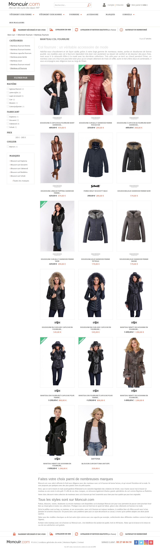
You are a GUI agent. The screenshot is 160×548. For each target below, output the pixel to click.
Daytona (13, 117)
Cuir (12, 99)
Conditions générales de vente (50, 542)
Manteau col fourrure (18, 68)
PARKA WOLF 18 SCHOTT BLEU (96, 191)
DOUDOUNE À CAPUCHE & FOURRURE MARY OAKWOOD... (57, 124)
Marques (15, 156)
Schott (12, 127)
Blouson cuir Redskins (19, 172)
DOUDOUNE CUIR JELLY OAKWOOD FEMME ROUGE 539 (95, 124)
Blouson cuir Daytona (18, 161)
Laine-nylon (15, 92)
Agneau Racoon (16, 89)
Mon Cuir (11, 35)
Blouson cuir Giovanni (18, 165)
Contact (81, 542)
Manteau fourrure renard (20, 64)
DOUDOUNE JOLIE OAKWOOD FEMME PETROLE (95, 260)
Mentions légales (69, 542)
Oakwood (14, 124)
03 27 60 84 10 (123, 542)
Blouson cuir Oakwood (19, 168)
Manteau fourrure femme (20, 46)
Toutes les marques (21, 181)
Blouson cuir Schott (17, 176)
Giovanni (14, 120)
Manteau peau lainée (18, 57)
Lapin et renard (16, 96)
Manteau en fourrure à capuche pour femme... (57, 396)
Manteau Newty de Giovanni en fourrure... (134, 328)
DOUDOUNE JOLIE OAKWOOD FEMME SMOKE (134, 260)
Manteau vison (16, 61)
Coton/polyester (16, 106)
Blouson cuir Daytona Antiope (96, 464)
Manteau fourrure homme (20, 49)
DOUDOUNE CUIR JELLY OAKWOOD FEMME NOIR (57, 260)
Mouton (13, 103)
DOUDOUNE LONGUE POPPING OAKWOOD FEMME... (57, 192)
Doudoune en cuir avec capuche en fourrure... (57, 328)
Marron (13, 147)
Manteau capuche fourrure (20, 53)
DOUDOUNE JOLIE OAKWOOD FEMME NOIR (134, 191)
